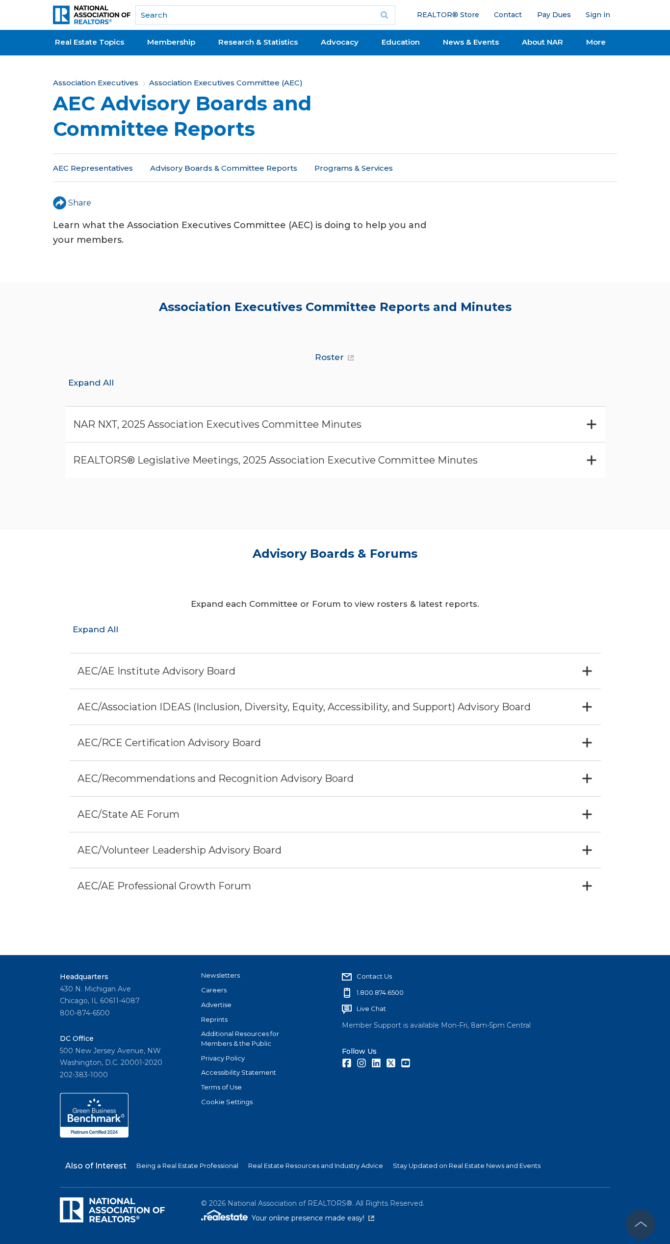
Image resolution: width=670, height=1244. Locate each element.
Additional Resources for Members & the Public (240, 1038)
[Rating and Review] (94, 1135)
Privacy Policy (223, 1058)
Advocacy (340, 42)
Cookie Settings (227, 1102)
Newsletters (220, 975)
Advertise (216, 1005)
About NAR (542, 42)
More (596, 42)
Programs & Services (353, 168)
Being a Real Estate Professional (187, 1165)
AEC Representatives (93, 168)
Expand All (91, 383)
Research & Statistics (258, 42)
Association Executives (95, 82)
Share (79, 202)
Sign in (598, 14)
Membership (171, 42)
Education (401, 42)
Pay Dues (554, 14)
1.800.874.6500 (380, 992)
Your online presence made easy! (313, 1218)
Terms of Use (221, 1087)
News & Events (471, 42)
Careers (214, 990)
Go (384, 15)
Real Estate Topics (89, 42)
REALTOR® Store (448, 14)
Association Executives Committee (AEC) (226, 82)
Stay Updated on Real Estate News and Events (467, 1165)
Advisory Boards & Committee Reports (223, 168)
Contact (508, 14)
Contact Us (374, 976)
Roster (329, 357)
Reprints (214, 1019)
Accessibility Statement (238, 1072)
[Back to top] (640, 1224)
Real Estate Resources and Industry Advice (315, 1165)
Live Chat (371, 1008)
